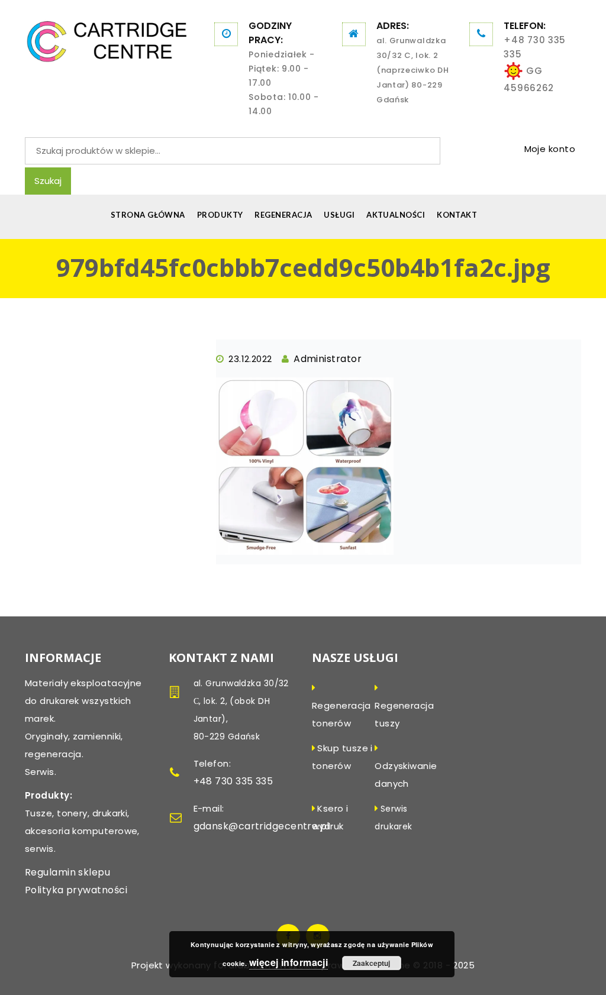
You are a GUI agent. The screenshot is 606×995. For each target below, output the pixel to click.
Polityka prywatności (76, 890)
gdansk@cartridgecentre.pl (262, 826)
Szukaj (48, 181)
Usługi (339, 214)
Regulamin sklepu (67, 872)
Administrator (328, 359)
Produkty (220, 214)
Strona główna (148, 214)
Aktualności (395, 214)
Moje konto (550, 149)
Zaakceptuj (371, 963)
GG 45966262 (529, 79)
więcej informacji (288, 962)
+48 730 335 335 (535, 47)
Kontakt (457, 214)
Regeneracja (283, 214)
